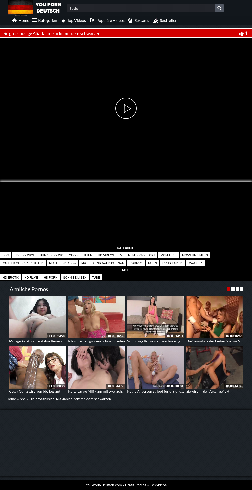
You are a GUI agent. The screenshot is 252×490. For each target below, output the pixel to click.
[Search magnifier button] (219, 8)
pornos (136, 262)
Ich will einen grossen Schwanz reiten (96, 341)
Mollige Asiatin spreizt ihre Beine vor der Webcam (47, 341)
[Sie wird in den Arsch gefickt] (214, 367)
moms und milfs (195, 255)
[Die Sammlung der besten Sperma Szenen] (214, 317)
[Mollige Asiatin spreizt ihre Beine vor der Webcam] (37, 317)
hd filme (31, 277)
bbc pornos (24, 255)
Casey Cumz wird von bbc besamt (34, 391)
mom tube (168, 255)
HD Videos (106, 255)
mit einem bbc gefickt (137, 255)
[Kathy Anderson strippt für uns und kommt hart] (155, 367)
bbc (6, 255)
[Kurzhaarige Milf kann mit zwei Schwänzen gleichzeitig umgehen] (96, 367)
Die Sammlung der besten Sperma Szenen (217, 341)
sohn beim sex (74, 277)
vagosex (195, 262)
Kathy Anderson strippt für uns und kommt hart (163, 391)
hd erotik (11, 277)
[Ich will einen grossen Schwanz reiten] (96, 317)
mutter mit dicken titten (23, 262)
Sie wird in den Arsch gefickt (207, 391)
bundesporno (51, 255)
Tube (96, 277)
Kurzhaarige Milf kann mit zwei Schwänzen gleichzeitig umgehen (117, 391)
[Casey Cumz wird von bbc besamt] (37, 367)
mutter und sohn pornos (102, 262)
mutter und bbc (62, 262)
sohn (152, 262)
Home (11, 398)
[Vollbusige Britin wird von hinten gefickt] (155, 317)
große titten (80, 255)
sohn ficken (172, 262)
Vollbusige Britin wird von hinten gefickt (158, 341)
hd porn (51, 277)
